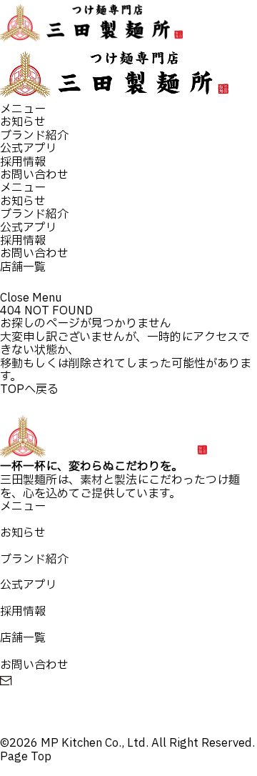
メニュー (23, 109)
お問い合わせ (34, 175)
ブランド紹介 (34, 135)
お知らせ (23, 122)
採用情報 (23, 162)
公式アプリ (28, 148)
